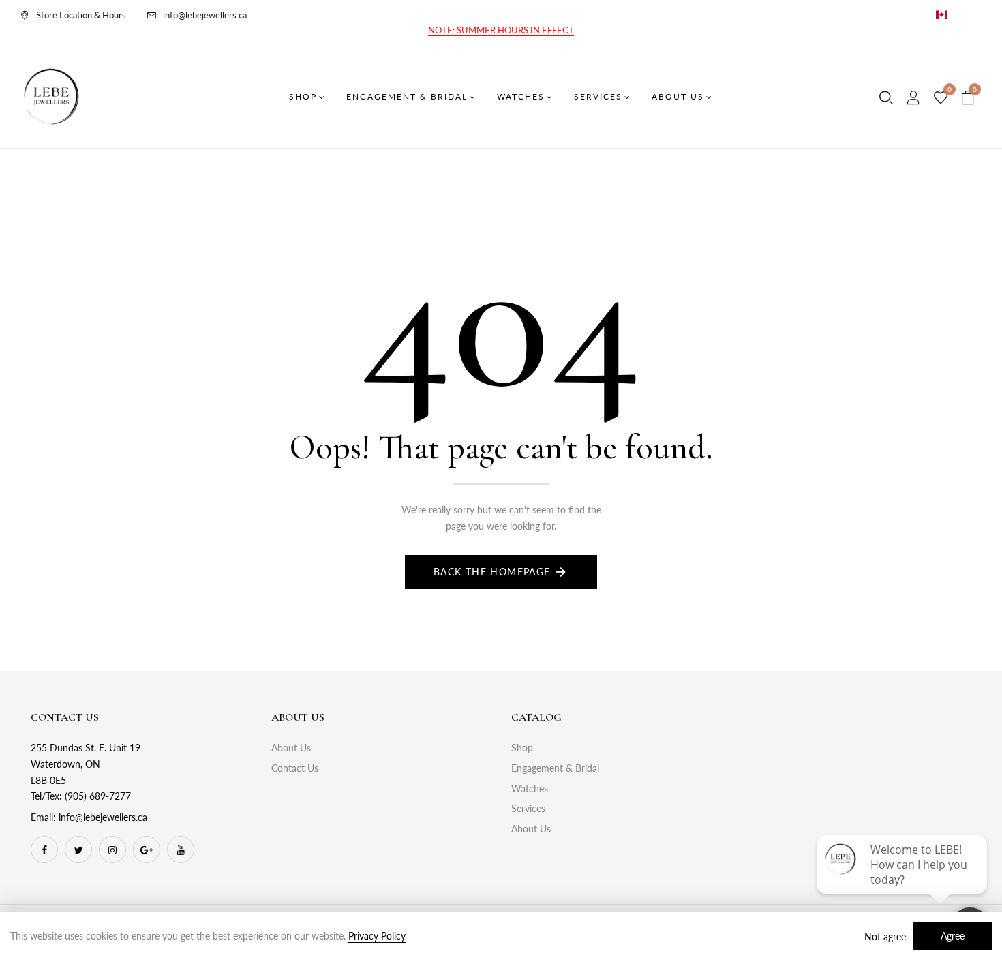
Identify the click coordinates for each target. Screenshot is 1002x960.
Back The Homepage (492, 572)
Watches (529, 788)
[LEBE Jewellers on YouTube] (180, 849)
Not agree (885, 936)
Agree (953, 936)
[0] (940, 98)
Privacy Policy (377, 936)
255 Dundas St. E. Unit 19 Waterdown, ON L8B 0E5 (85, 764)
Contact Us (294, 768)
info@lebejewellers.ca (205, 15)
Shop (522, 747)
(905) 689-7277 (98, 796)
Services (528, 808)
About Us (291, 747)
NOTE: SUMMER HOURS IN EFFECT (501, 30)
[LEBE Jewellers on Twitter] (78, 849)
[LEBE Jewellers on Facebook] (44, 849)
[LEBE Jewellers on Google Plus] (146, 849)
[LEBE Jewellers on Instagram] (112, 849)
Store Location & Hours (81, 15)
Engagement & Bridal (555, 768)
